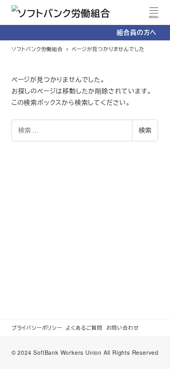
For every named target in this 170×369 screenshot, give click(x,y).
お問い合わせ (122, 327)
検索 (145, 130)
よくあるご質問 (84, 327)
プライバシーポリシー (36, 327)
